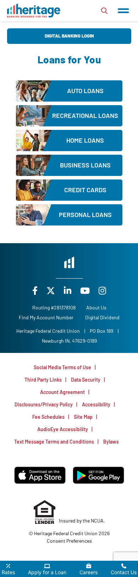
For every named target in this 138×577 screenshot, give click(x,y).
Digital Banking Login (69, 36)
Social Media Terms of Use (62, 367)
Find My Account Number (46, 317)
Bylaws (111, 442)
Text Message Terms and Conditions (54, 442)
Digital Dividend (102, 317)
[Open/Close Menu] (123, 10)
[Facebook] (35, 290)
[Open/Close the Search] (104, 10)
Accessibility (96, 404)
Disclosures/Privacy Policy (44, 404)
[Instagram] (102, 290)
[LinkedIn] (68, 290)
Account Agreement (62, 392)
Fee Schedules (48, 417)
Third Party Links (43, 380)
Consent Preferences (69, 541)
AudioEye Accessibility (62, 429)
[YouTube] (86, 290)
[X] (51, 290)
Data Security (85, 380)
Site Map (83, 417)
